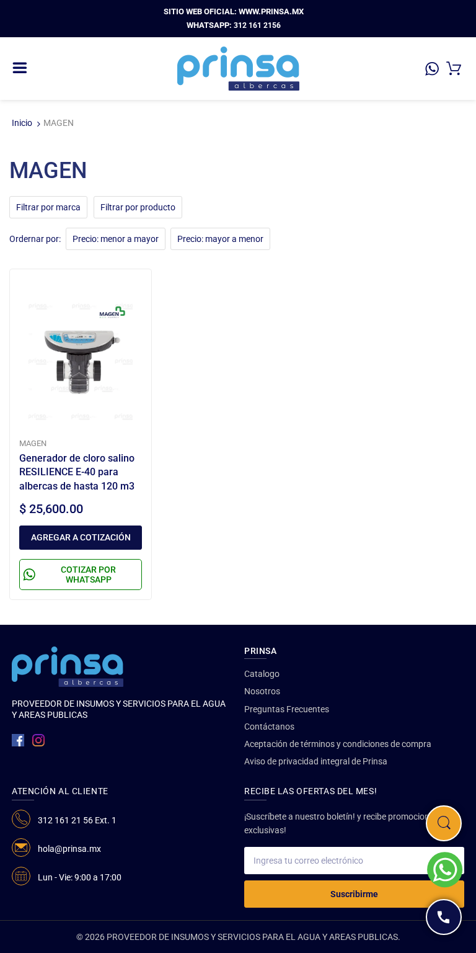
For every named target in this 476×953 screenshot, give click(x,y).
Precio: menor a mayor (116, 239)
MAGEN (32, 443)
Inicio (22, 123)
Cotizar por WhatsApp (88, 574)
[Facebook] (18, 740)
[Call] (444, 917)
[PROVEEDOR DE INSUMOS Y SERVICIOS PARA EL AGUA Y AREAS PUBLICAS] (238, 68)
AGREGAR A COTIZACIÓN (81, 537)
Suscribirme (354, 894)
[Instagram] (38, 740)
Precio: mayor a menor (220, 239)
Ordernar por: (35, 239)
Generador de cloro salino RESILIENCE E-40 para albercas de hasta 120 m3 (76, 472)
